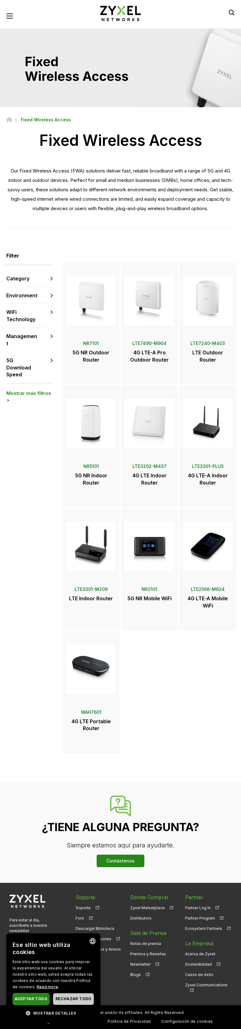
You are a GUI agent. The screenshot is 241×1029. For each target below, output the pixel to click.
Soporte (83, 907)
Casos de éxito (199, 974)
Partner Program (200, 918)
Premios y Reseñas (148, 954)
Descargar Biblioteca (95, 928)
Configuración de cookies (187, 1021)
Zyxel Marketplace (147, 907)
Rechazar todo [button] (74, 998)
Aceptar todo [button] (31, 998)
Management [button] (21, 340)
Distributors (141, 918)
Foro (80, 918)
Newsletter (140, 964)
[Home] (9, 119)
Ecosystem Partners (203, 928)
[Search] (231, 12)
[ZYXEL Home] (120, 13)
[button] (53, 1012)
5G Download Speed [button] (18, 367)
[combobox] (92, 941)
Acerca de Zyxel (200, 954)
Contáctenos (120, 860)
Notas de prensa (145, 943)
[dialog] (53, 978)
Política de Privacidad (129, 1021)
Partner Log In (198, 907)
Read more (47, 986)
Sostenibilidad (198, 964)
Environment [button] (21, 295)
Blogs (135, 974)
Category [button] (17, 278)
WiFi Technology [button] (20, 315)
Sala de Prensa (148, 933)
